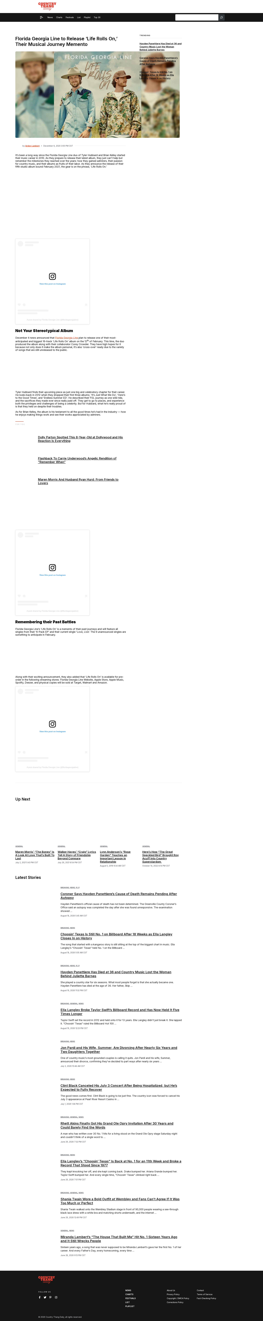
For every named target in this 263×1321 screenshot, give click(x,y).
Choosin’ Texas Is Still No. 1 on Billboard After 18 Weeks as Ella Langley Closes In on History (157, 75)
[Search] (221, 17)
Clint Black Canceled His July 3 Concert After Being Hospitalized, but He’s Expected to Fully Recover (119, 1087)
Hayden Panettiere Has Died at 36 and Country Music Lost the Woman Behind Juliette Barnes (160, 46)
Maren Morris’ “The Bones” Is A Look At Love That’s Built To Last (34, 855)
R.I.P (78, 888)
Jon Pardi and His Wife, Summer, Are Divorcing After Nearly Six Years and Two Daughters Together (119, 1050)
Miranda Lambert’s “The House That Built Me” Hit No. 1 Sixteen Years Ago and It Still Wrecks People (119, 1239)
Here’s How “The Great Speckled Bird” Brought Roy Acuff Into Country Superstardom (160, 856)
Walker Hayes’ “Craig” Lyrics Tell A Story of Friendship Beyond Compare (77, 855)
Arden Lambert (32, 146)
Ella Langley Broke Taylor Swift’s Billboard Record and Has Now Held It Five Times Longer (120, 1012)
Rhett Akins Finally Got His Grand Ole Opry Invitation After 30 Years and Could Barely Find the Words (117, 1125)
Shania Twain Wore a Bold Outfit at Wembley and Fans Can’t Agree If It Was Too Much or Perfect (120, 1201)
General (19, 846)
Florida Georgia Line (67, 337)
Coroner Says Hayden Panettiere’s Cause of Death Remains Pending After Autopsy (159, 60)
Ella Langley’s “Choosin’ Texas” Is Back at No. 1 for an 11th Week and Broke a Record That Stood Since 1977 (121, 1163)
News (72, 888)
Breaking (65, 888)
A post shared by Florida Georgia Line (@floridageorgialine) (52, 320)
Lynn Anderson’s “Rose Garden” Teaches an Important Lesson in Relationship (115, 856)
